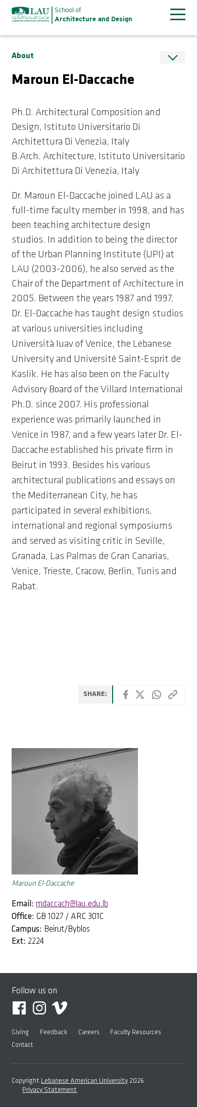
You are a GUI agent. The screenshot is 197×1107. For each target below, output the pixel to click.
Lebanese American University (31, 14)
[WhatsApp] (156, 696)
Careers (89, 1032)
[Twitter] (140, 697)
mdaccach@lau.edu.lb (72, 904)
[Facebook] (125, 696)
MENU (177, 14)
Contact (22, 1045)
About (23, 56)
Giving (20, 1032)
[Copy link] (172, 696)
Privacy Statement (49, 1090)
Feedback (53, 1032)
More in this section (172, 57)
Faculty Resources (135, 1032)
